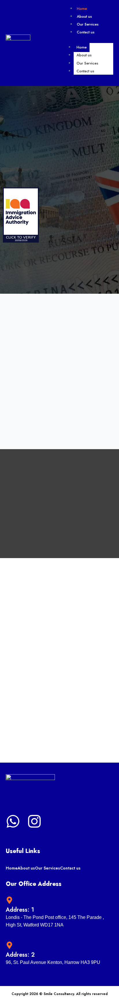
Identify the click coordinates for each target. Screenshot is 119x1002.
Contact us (85, 32)
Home (82, 8)
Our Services (87, 24)
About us (84, 16)
